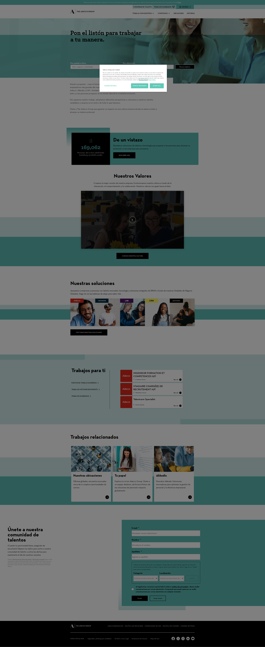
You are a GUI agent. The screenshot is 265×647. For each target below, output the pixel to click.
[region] (133, 78)
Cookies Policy (143, 79)
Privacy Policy (152, 79)
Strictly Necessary (139, 85)
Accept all (157, 85)
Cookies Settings (110, 85)
